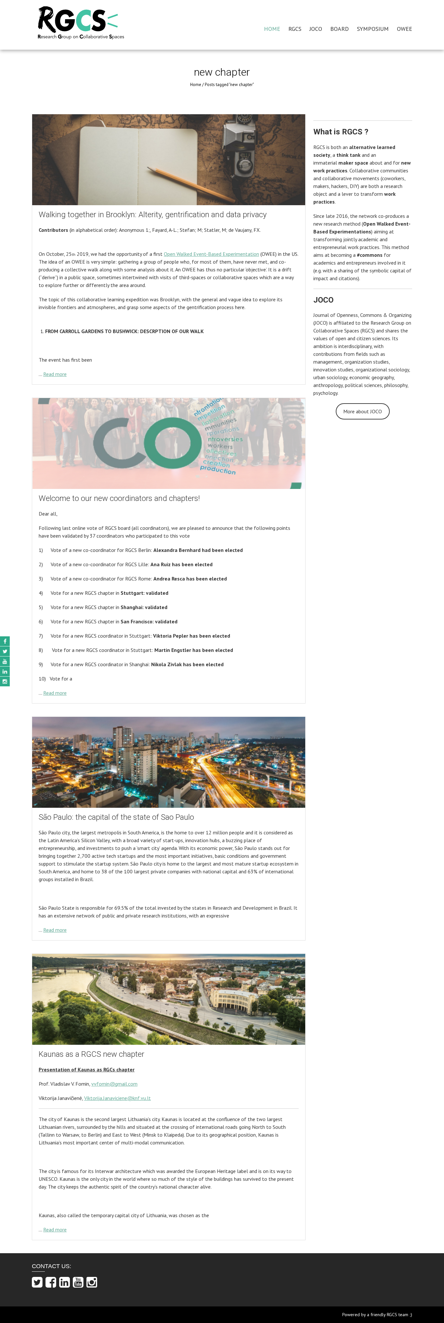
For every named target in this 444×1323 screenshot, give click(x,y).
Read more (55, 374)
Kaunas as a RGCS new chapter (91, 1054)
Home (195, 84)
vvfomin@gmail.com (114, 1083)
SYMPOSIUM (373, 28)
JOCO (315, 28)
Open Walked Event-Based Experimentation (211, 254)
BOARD (339, 28)
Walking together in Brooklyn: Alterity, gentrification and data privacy (153, 214)
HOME (272, 28)
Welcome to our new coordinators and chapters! (119, 498)
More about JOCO (362, 411)
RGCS (294, 28)
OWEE (404, 28)
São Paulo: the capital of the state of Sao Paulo (116, 817)
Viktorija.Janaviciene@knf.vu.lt (117, 1098)
